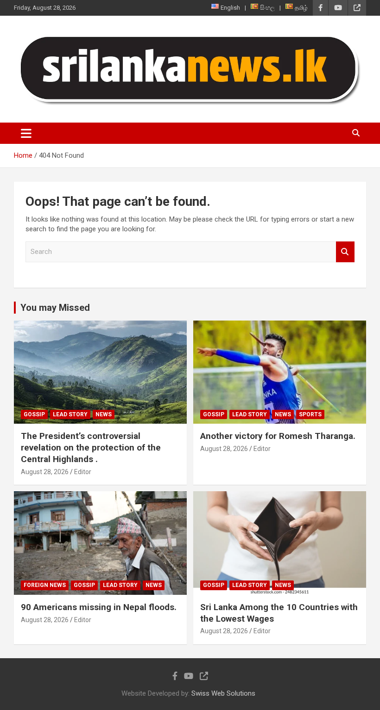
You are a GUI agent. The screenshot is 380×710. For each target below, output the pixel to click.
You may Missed (55, 307)
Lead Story (70, 414)
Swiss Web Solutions (223, 693)
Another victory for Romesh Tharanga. (277, 436)
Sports (310, 414)
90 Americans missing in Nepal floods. (99, 607)
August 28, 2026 (45, 471)
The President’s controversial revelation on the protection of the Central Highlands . (91, 447)
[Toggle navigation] (26, 133)
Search (345, 251)
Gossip (34, 414)
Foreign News (45, 585)
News (103, 414)
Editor (82, 471)
